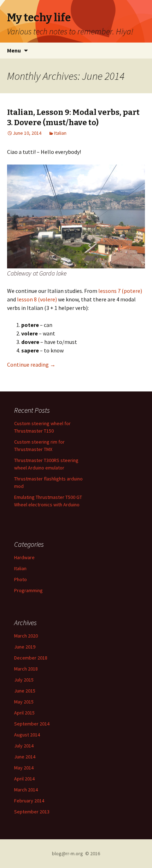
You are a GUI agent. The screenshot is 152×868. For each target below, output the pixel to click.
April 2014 (24, 778)
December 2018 (30, 658)
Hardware (24, 557)
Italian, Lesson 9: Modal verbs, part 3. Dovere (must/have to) (73, 117)
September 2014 (31, 723)
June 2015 (24, 691)
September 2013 (31, 811)
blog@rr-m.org (67, 853)
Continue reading (31, 364)
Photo (20, 579)
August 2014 (27, 734)
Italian (60, 133)
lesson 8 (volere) (37, 299)
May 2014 (24, 767)
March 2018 (26, 669)
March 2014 (26, 789)
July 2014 (24, 745)
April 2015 (24, 713)
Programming (28, 590)
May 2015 (24, 702)
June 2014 (24, 756)
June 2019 (24, 647)
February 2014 (29, 800)
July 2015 (24, 680)
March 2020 (26, 636)
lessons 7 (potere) (120, 290)
